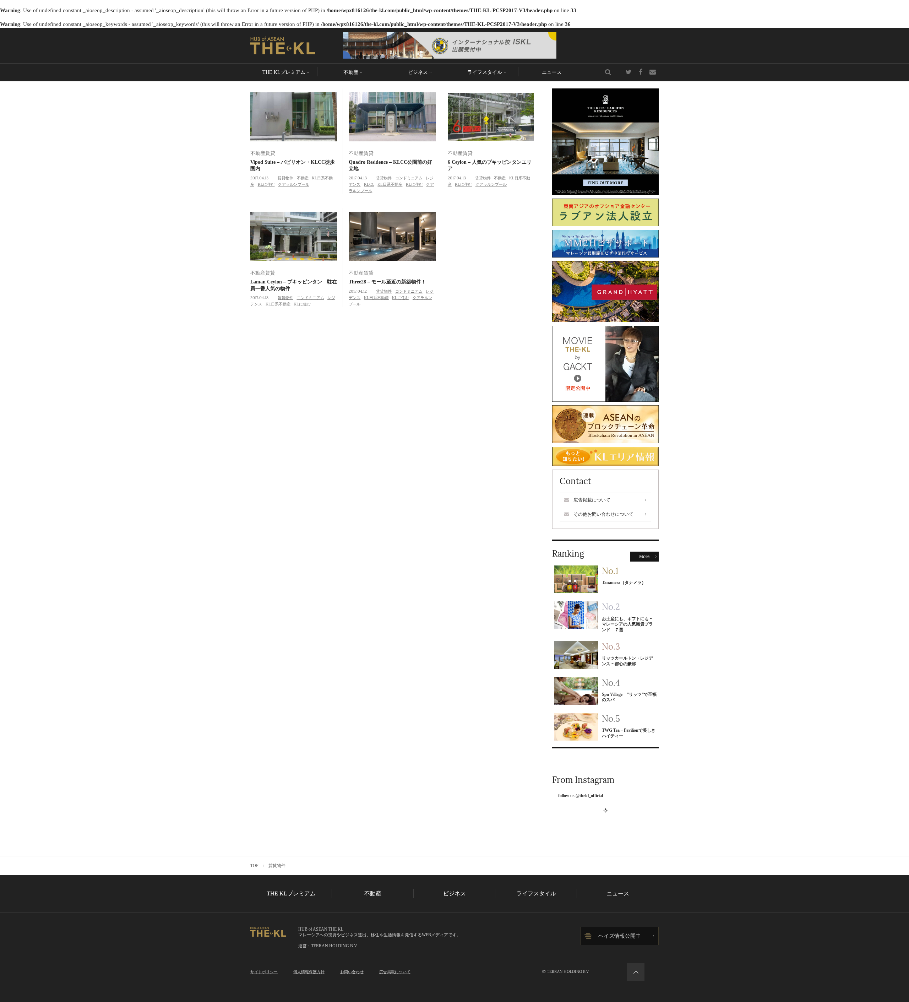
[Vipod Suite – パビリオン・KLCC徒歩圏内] (293, 116)
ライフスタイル (484, 72)
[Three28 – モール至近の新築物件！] (392, 236)
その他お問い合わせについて (603, 514)
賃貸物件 (285, 178)
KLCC (369, 184)
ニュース (552, 72)
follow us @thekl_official (580, 795)
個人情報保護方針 (309, 972)
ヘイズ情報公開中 (619, 936)
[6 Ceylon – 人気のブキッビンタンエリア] (491, 116)
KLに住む (266, 184)
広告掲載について (591, 500)
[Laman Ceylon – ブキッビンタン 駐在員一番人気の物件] (293, 236)
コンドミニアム (409, 178)
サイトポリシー (264, 972)
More (644, 556)
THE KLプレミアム (283, 72)
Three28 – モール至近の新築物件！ (387, 282)
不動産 (350, 72)
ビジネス (418, 72)
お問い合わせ (352, 972)
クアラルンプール (293, 184)
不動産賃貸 (262, 153)
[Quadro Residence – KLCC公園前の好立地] (392, 116)
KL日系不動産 (389, 184)
